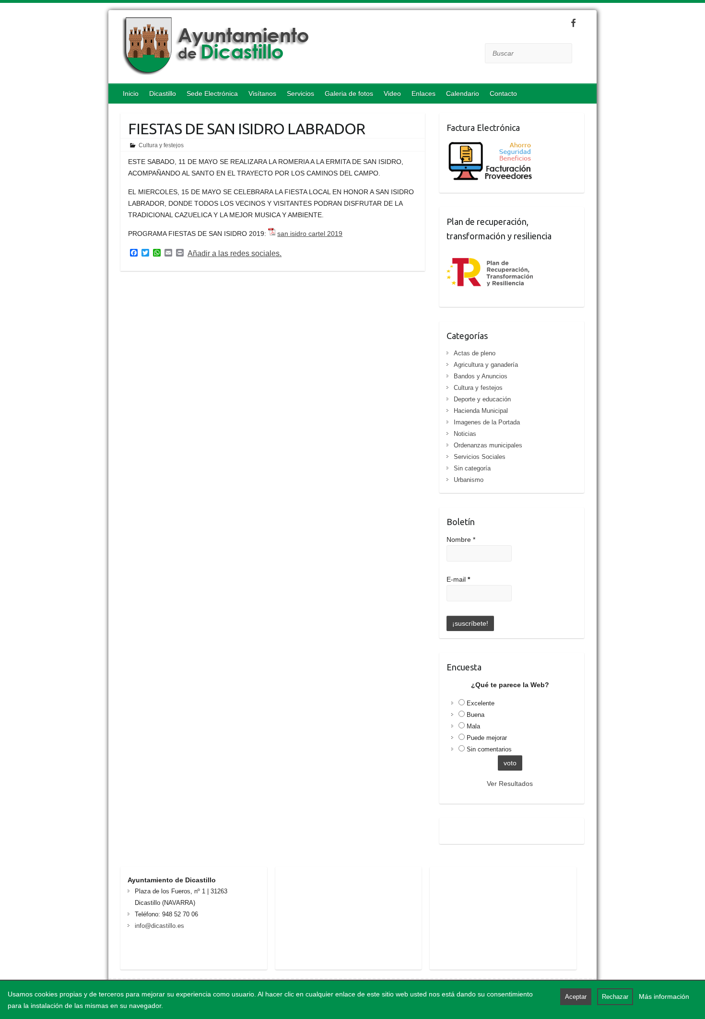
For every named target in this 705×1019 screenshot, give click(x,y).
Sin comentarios (489, 749)
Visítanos (262, 93)
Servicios (300, 93)
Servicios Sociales (479, 456)
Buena (475, 714)
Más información (664, 996)
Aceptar (576, 996)
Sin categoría (472, 468)
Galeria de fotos (349, 93)
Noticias (465, 433)
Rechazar (615, 996)
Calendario (462, 93)
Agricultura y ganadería (486, 364)
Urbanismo (468, 479)
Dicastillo (162, 93)
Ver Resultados (510, 783)
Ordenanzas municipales (488, 445)
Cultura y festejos (161, 145)
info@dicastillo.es (159, 925)
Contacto (503, 93)
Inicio (131, 93)
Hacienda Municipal (481, 410)
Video (392, 93)
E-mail (458, 579)
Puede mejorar (487, 737)
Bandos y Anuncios (480, 376)
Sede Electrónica (212, 93)
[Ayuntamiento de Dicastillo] (286, 48)
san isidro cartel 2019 (309, 233)
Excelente (480, 703)
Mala (473, 726)
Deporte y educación (482, 399)
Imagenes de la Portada (487, 422)
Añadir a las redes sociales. (235, 254)
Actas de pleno (474, 353)
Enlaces (423, 93)
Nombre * (460, 539)
